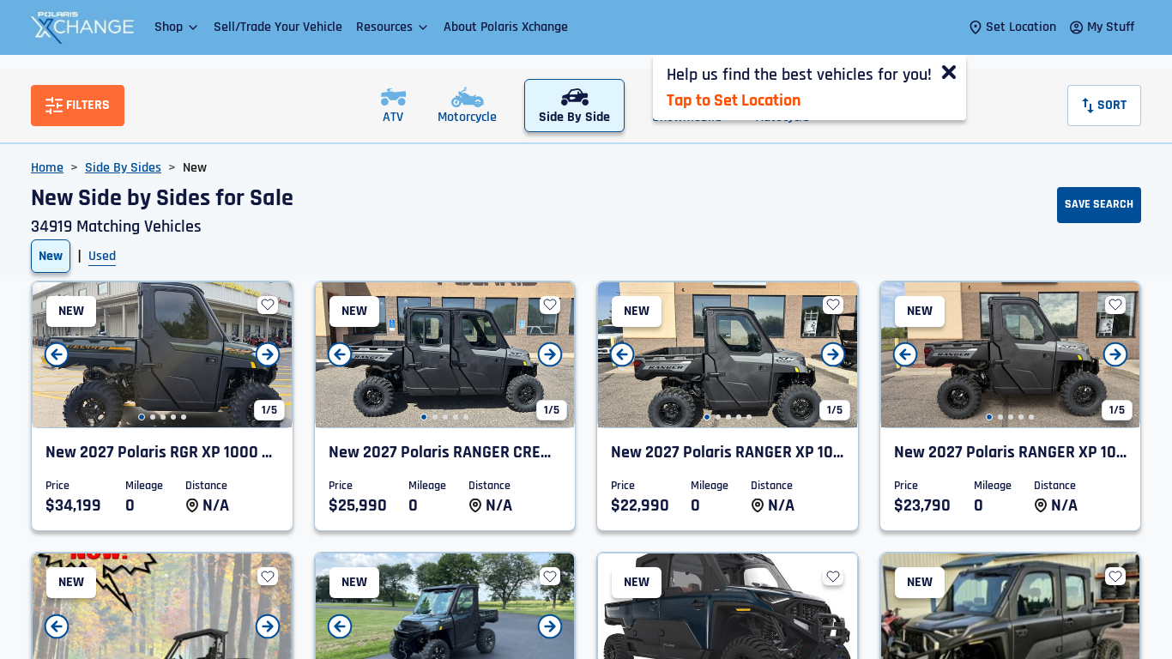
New (51, 256)
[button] (177, 27)
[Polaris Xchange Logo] (82, 27)
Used (102, 256)
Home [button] (47, 168)
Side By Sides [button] (123, 168)
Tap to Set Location (733, 100)
